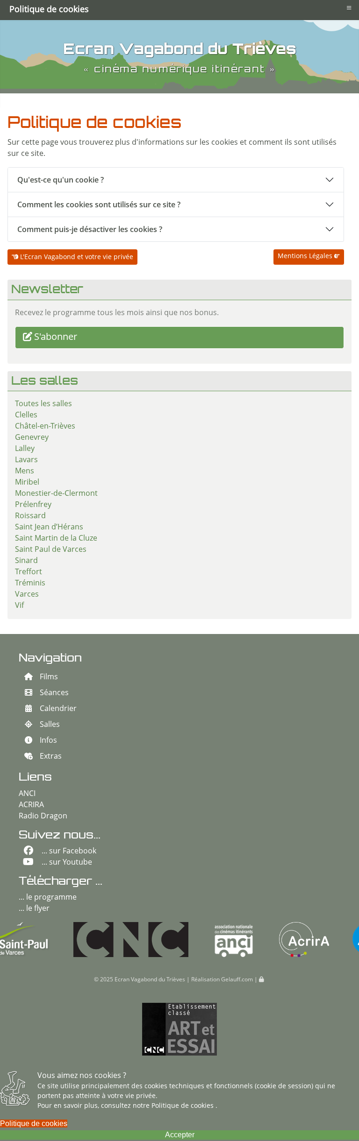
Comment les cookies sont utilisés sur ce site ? (98, 204)
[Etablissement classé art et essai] (179, 1029)
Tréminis (30, 583)
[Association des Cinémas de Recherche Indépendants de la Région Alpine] (260, 939)
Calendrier (58, 709)
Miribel (27, 482)
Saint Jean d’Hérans (49, 527)
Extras (51, 757)
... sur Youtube (67, 862)
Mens (24, 471)
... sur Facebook (69, 851)
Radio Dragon (43, 816)
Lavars (26, 460)
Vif (19, 606)
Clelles (26, 415)
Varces (27, 595)
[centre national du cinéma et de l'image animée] (86, 939)
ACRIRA (31, 805)
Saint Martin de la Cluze (56, 538)
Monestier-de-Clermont (56, 494)
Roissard (30, 516)
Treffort (28, 572)
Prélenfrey (33, 505)
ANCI (27, 794)
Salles (50, 725)
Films (49, 677)
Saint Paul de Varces (50, 550)
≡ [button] (349, 7)
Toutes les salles (43, 404)
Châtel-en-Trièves (45, 426)
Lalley (25, 449)
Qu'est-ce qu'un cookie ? (60, 180)
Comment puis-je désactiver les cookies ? (89, 229)
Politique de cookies (183, 1106)
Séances (54, 693)
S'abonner (55, 337)
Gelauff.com (237, 980)
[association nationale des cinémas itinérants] (189, 939)
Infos (48, 741)
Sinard (26, 561)
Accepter (179, 1135)
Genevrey (32, 438)
